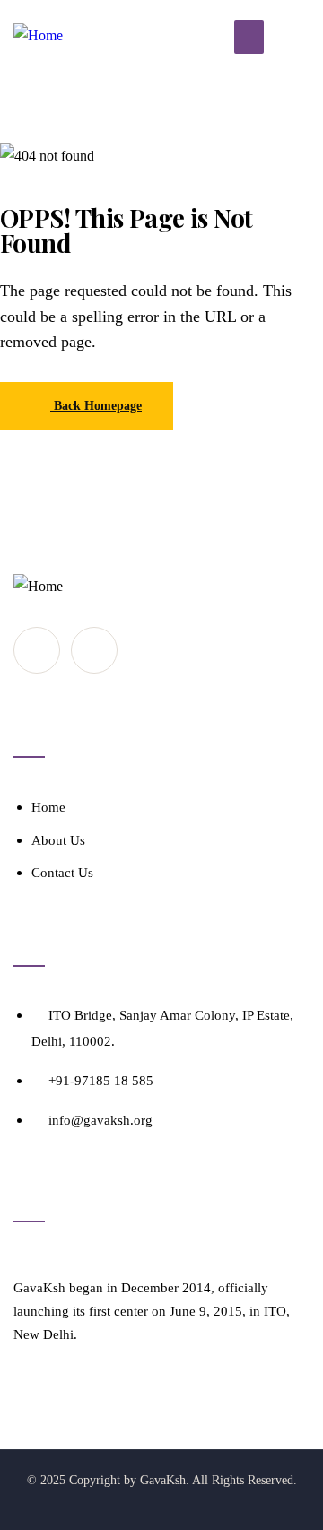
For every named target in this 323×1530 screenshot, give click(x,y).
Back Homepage (96, 406)
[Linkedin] (94, 650)
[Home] (38, 36)
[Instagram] (36, 650)
